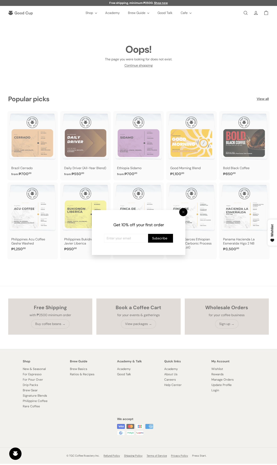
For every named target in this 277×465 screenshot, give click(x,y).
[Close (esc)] (183, 212)
